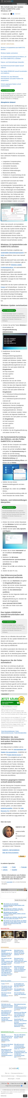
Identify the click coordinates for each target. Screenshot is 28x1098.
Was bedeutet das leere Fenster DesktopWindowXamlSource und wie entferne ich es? (20, 1007)
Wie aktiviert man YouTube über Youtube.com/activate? (7, 1019)
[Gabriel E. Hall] (11, 13)
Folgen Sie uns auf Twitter (17, 1083)
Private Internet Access (14, 755)
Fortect (3, 287)
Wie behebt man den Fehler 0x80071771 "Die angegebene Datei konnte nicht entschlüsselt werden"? (7, 1052)
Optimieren (23, 1028)
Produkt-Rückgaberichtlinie (20, 732)
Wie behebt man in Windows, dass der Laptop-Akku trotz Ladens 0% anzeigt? (15, 917)
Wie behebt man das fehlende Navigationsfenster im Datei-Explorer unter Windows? (14, 905)
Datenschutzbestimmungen (8, 1076)
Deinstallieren (23, 997)
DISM (2, 255)
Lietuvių (5, 870)
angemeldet (9, 882)
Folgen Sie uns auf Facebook (13, 1085)
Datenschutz (3, 1095)
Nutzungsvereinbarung (16, 1073)
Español (14, 870)
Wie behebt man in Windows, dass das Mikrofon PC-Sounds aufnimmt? (13, 909)
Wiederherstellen (22, 1058)
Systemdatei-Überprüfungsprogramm (12, 252)
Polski (14, 867)
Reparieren (23, 977)
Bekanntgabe (11, 1078)
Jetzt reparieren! (7, 90)
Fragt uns (4, 889)
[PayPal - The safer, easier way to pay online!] (22, 856)
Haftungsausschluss (21, 1076)
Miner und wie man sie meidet (20, 940)
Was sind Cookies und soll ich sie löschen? (6, 940)
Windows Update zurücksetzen (9, 53)
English (5, 867)
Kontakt (18, 1078)
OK (25, 1096)
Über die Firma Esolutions (10, 852)
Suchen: (14, 4)
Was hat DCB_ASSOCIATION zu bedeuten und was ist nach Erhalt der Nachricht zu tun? (7, 1037)
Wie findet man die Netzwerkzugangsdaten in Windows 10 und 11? (7, 1005)
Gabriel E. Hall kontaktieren (10, 850)
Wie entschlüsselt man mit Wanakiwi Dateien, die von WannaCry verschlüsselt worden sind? (20, 1053)
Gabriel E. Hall (6, 13)
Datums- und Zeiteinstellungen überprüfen (12, 62)
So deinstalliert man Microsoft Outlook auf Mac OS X (19, 985)
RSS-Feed (4, 1083)
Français (24, 867)
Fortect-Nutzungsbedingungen (8, 731)
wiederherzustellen (6, 808)
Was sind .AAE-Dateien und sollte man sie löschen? (20, 1036)
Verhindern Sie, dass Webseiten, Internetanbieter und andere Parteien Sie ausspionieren (12, 78)
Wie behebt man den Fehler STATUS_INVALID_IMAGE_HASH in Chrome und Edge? (15, 914)
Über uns (7, 1073)
